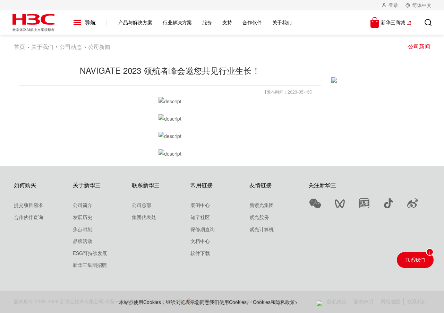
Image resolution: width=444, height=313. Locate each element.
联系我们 (415, 259)
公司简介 (82, 204)
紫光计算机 (261, 229)
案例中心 (200, 204)
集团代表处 (144, 217)
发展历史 (82, 217)
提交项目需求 (28, 204)
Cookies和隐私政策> (275, 301)
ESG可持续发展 (90, 253)
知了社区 (200, 217)
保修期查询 (202, 229)
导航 (90, 22)
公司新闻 (419, 46)
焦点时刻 (82, 229)
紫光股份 (259, 217)
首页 (19, 47)
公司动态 (71, 47)
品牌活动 (82, 240)
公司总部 (141, 204)
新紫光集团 (261, 204)
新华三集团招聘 (90, 264)
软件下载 (200, 253)
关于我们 (42, 47)
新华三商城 (393, 22)
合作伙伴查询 (28, 217)
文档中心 (200, 240)
